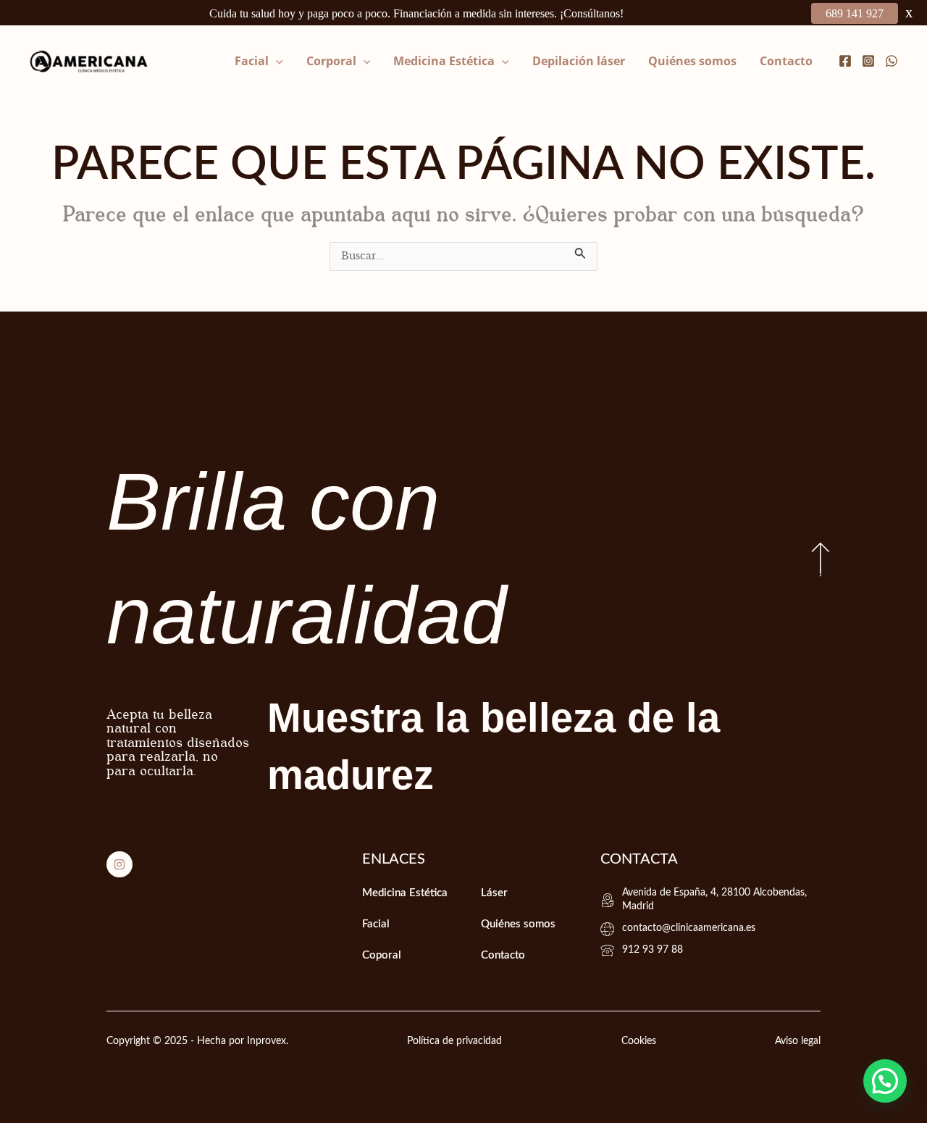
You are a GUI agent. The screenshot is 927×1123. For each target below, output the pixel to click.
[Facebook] (845, 60)
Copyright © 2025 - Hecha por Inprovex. (197, 1041)
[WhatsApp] (891, 60)
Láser (494, 893)
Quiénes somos (692, 61)
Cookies (638, 1041)
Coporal (381, 955)
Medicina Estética (444, 61)
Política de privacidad (454, 1041)
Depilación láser (578, 61)
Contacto (786, 61)
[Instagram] (868, 60)
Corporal (331, 61)
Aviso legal (798, 1041)
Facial (252, 61)
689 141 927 (855, 13)
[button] (276, 61)
